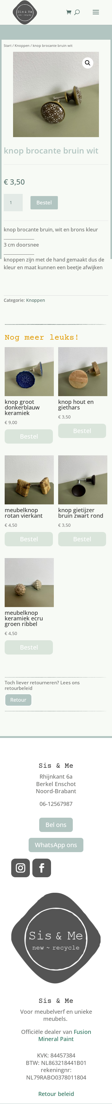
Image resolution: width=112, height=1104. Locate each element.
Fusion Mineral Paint (64, 1035)
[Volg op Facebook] (41, 868)
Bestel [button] (29, 436)
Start (8, 45)
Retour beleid (56, 1093)
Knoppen (22, 45)
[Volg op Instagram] (20, 868)
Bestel (44, 202)
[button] (87, 63)
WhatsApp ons (56, 845)
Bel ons (56, 824)
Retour (18, 699)
